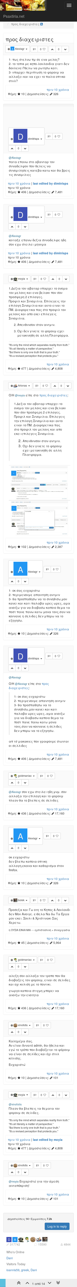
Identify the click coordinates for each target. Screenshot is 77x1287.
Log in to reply (57, 1226)
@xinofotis (15, 1104)
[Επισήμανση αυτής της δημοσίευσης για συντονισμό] (34, 49)
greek (25, 1270)
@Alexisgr (15, 158)
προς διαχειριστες (53, 395)
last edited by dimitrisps (50, 183)
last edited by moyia (47, 1139)
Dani (9, 1258)
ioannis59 (12, 1270)
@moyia (20, 395)
